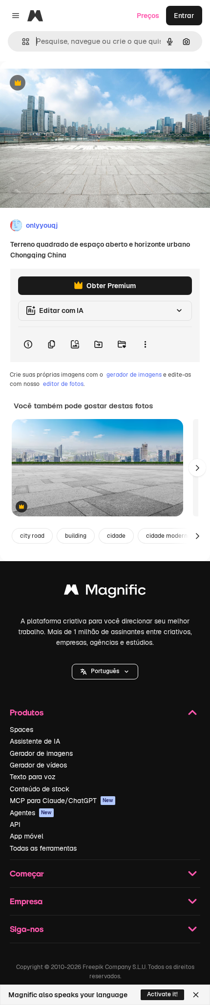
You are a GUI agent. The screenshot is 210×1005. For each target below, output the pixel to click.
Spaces (21, 729)
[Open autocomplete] (21, 41)
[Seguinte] (197, 467)
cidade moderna (168, 536)
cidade (116, 536)
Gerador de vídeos (38, 765)
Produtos (26, 712)
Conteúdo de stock (39, 789)
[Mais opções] (145, 344)
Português (105, 671)
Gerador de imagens (41, 753)
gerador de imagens (134, 375)
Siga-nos (26, 929)
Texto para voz (33, 776)
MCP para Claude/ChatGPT (61, 800)
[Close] (196, 995)
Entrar (184, 15)
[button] (105, 671)
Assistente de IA (35, 741)
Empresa (26, 901)
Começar (27, 873)
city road (32, 536)
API (15, 824)
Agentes (31, 812)
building (75, 536)
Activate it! (162, 994)
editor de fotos (63, 384)
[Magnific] (105, 592)
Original (62, 83)
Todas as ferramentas (43, 848)
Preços (148, 15)
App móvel (26, 836)
